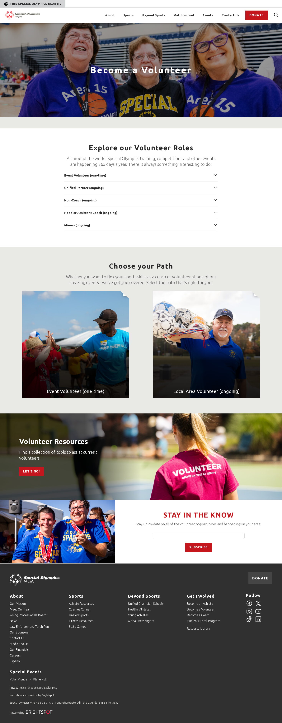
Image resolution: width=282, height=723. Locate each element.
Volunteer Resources (53, 441)
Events (208, 15)
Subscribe (198, 547)
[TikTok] (249, 621)
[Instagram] (249, 613)
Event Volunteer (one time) (75, 391)
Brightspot (48, 695)
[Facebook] (249, 605)
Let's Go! (31, 471)
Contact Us (230, 15)
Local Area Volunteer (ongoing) (206, 391)
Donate (256, 15)
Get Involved (184, 15)
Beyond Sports (154, 15)
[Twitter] (258, 605)
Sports (128, 15)
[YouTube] (258, 613)
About (110, 15)
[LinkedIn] (258, 621)
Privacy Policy (18, 687)
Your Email (199, 536)
